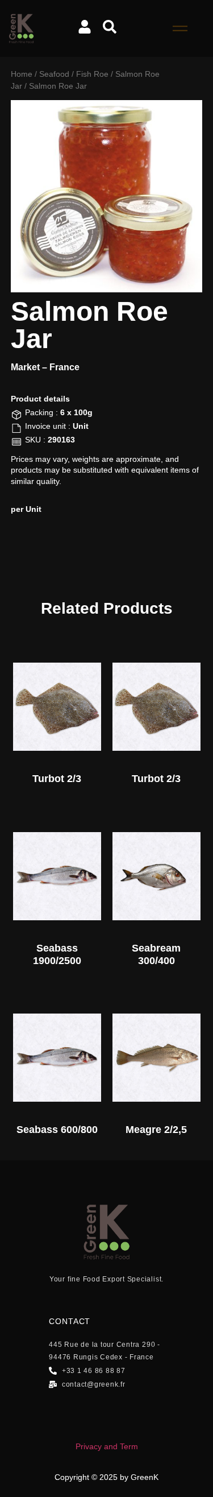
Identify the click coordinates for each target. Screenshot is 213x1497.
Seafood (54, 73)
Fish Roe (92, 73)
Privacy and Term (107, 1446)
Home (21, 73)
